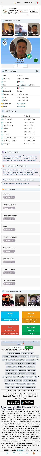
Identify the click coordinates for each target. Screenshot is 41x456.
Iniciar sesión (28, 3)
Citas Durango (19, 363)
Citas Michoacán (11, 370)
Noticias (8, 390)
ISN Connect (20, 450)
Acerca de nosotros (30, 394)
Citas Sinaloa (9, 380)
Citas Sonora (18, 380)
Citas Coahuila (34, 360)
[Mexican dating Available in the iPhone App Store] (14, 401)
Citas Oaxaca (22, 373)
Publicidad (19, 394)
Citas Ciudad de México (21, 360)
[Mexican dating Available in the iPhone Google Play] (27, 401)
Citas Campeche (23, 356)
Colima (32, 85)
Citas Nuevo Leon (11, 373)
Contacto (18, 398)
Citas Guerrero (11, 367)
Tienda (24, 390)
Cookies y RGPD (8, 394)
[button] (2, 2)
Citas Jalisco (30, 367)
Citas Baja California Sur (10, 356)
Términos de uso (17, 396)
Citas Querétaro (7, 377)
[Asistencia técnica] (33, 453)
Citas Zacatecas (31, 387)
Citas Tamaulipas (20, 384)
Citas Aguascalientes (13, 353)
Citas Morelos (22, 370)
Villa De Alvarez (24, 85)
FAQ (24, 398)
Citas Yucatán (20, 387)
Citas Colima (9, 363)
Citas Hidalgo (21, 367)
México (21, 82)
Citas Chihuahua (7, 360)
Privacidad (7, 396)
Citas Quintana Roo (19, 377)
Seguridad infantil (31, 396)
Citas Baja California (28, 353)
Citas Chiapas (34, 356)
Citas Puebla (31, 373)
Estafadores (17, 390)
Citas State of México (30, 380)
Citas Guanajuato (30, 363)
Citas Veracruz (10, 387)
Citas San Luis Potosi (32, 377)
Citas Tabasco (9, 384)
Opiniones (31, 390)
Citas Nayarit (31, 370)
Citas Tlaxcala (31, 384)
